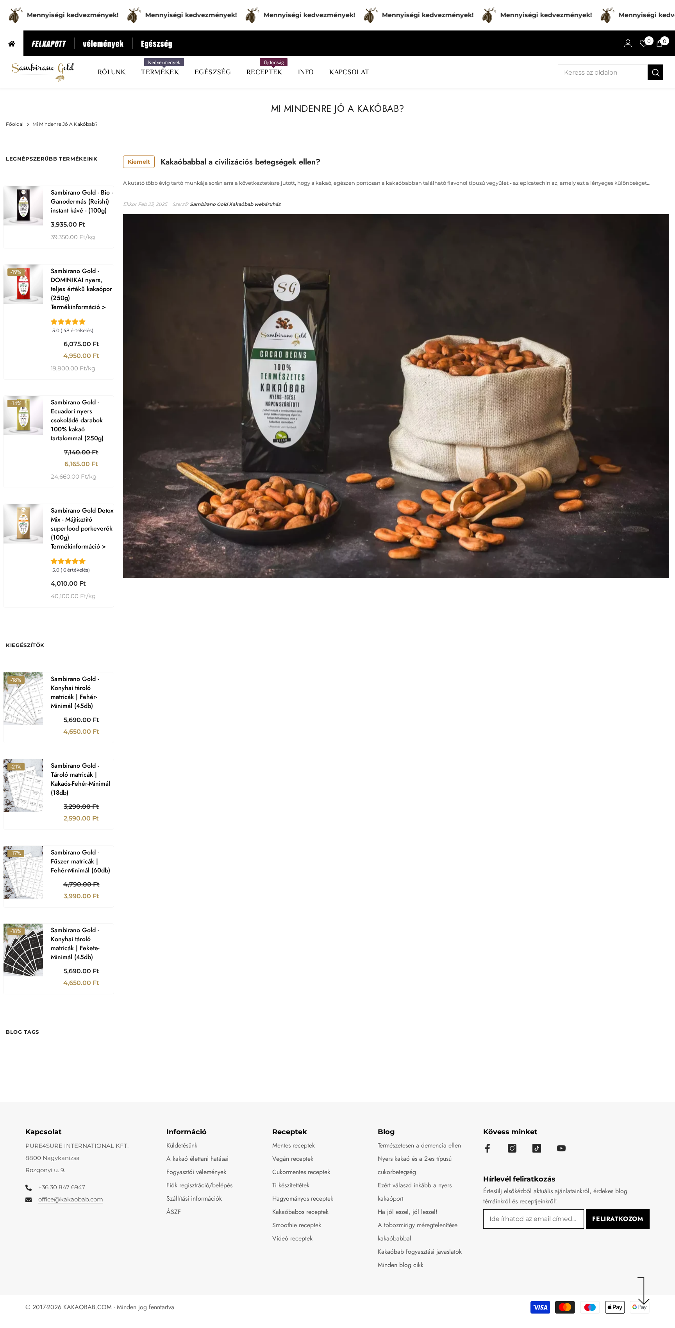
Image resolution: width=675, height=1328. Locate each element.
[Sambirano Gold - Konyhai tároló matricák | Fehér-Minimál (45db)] (23, 698)
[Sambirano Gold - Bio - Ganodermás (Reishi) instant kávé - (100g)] (23, 205)
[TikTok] (536, 1148)
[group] (82, 328)
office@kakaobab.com (70, 1199)
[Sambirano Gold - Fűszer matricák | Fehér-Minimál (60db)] (23, 872)
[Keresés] (610, 72)
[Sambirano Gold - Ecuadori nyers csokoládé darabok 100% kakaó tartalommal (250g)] (23, 415)
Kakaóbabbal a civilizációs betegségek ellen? (224, 162)
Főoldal (14, 124)
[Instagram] (512, 1148)
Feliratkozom (617, 1218)
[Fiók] (628, 43)
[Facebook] (487, 1148)
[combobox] (603, 72)
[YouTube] (561, 1148)
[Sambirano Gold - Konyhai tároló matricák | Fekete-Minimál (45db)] (23, 950)
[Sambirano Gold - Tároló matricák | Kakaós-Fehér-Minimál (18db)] (23, 785)
